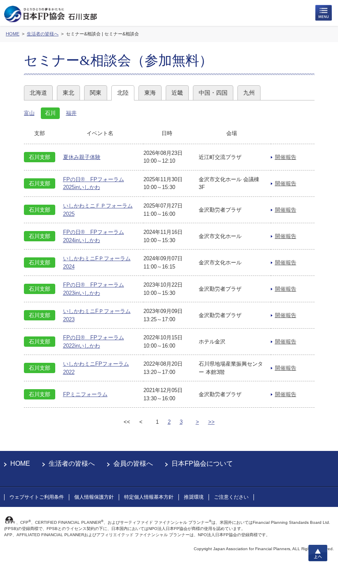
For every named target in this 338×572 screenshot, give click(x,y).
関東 (95, 92)
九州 (249, 92)
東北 (68, 92)
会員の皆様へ (133, 463)
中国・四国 (213, 92)
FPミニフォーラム (85, 394)
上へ (318, 553)
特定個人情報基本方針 (149, 497)
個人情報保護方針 (94, 497)
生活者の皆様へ (72, 463)
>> (211, 422)
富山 (29, 113)
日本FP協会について (202, 463)
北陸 (123, 92)
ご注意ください (231, 497)
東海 (150, 92)
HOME (20, 463)
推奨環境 (194, 497)
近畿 (177, 92)
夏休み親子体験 (82, 157)
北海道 (38, 92)
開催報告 (285, 157)
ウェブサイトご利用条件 (36, 497)
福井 (71, 113)
